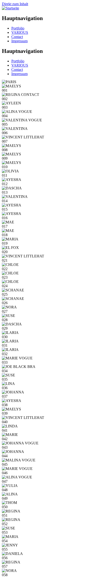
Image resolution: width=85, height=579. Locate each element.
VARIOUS (19, 32)
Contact (17, 37)
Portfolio (17, 28)
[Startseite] (10, 8)
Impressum (19, 41)
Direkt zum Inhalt (15, 4)
